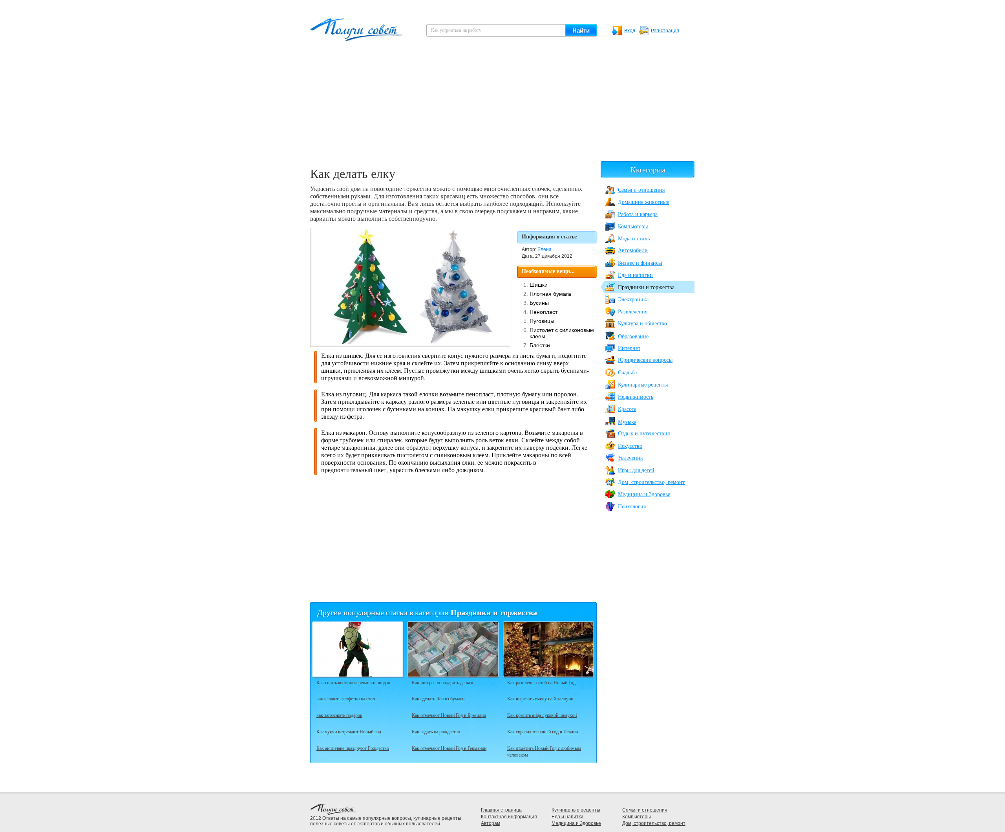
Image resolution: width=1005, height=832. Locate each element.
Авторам (490, 823)
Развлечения (632, 312)
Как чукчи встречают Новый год (348, 731)
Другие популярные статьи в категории (427, 612)
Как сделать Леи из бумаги (438, 698)
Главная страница (501, 810)
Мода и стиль (634, 239)
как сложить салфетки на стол (345, 698)
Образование (633, 336)
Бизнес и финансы (640, 263)
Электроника (633, 299)
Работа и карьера (638, 214)
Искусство (630, 446)
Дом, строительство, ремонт (651, 482)
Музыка (627, 422)
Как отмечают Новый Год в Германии (449, 748)
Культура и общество (642, 323)
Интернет (629, 348)
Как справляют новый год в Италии (542, 731)
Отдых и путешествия (644, 433)
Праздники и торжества (646, 287)
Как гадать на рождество (436, 731)
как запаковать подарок (339, 715)
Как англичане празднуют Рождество (352, 748)
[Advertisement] (502, 106)
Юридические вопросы (645, 360)
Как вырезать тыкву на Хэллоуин (540, 698)
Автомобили (633, 250)
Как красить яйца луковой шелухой (542, 715)
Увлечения (630, 458)
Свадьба (627, 373)
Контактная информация (509, 816)
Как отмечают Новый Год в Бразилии (449, 715)
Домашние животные (643, 202)
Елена (544, 249)
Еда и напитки (635, 275)
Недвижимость (635, 397)
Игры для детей (636, 470)
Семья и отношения (641, 190)
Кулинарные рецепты (643, 385)
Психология (632, 506)
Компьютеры (633, 226)
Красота (627, 409)
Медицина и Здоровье (644, 494)
